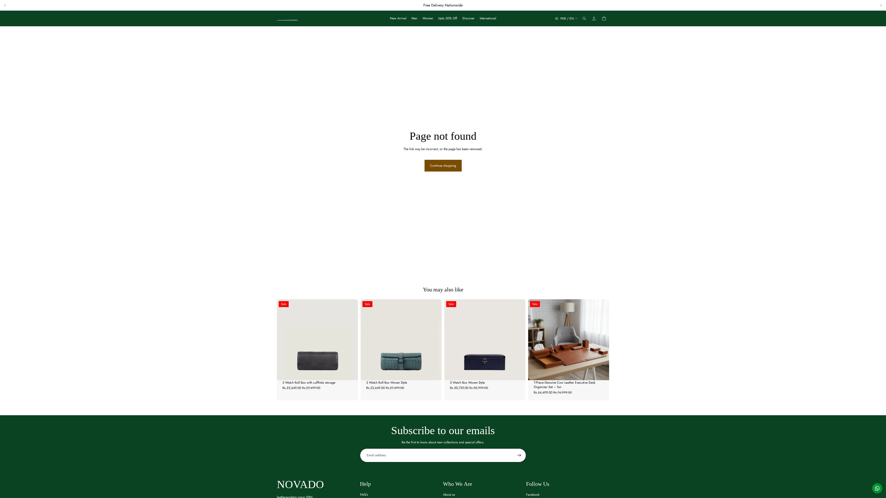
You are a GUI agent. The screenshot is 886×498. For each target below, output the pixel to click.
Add (354, 373)
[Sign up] (519, 455)
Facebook (532, 494)
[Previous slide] (5, 5)
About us (449, 494)
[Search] (584, 18)
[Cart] (604, 18)
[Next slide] (881, 5)
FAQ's (364, 494)
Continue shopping (443, 165)
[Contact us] (877, 488)
